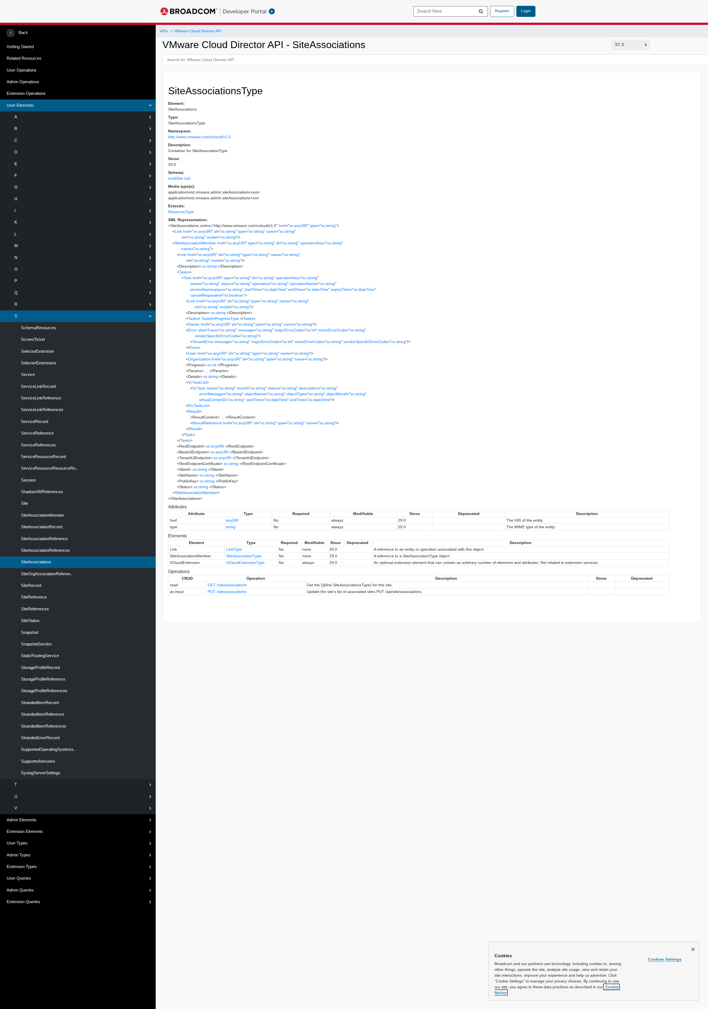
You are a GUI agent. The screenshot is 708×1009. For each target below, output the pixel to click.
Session (28, 480)
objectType (295, 394)
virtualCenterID (212, 400)
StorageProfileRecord (40, 667)
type (313, 225)
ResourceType (181, 212)
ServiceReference (37, 433)
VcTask (198, 388)
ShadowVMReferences (41, 492)
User (192, 353)
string (230, 527)
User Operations (22, 70)
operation (260, 283)
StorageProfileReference (42, 679)
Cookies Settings (664, 959)
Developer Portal (245, 11)
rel (183, 237)
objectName (255, 394)
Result (193, 411)
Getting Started (20, 47)
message (246, 330)
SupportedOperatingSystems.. (48, 749)
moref (242, 388)
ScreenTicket (32, 339)
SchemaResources (38, 328)
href (282, 225)
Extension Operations (26, 93)
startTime (252, 289)
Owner (194, 324)
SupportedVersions (37, 761)
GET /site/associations (227, 585)
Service (27, 374)
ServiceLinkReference (40, 398)
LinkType (234, 549)
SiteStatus (30, 620)
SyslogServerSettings (40, 773)
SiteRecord (30, 585)
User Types (17, 843)
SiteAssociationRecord (41, 527)
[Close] (693, 949)
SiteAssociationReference (44, 539)
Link (178, 231)
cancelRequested (205, 295)
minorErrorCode (332, 330)
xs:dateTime (275, 289)
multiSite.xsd (179, 178)
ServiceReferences (38, 445)
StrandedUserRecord (39, 738)
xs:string (328, 225)
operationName (303, 283)
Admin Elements (22, 820)
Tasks (184, 272)
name (271, 231)
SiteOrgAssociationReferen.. (46, 574)
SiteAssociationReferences (45, 550)
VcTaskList (197, 382)
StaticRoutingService (39, 656)
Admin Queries (20, 890)
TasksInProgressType (220, 318)
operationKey (311, 243)
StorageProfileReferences (43, 691)
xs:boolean (233, 295)
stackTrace (207, 330)
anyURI (232, 520)
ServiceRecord (34, 421)
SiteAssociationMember (42, 515)
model (212, 237)
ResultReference (207, 423)
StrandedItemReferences (43, 726)
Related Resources (24, 58)
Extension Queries (23, 902)
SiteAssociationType (243, 556)
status (226, 283)
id (215, 231)
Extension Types (22, 866)
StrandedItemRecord (39, 702)
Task (188, 278)
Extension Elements (25, 831)
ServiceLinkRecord (38, 386)
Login (526, 11)
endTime (295, 289)
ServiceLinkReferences (41, 409)
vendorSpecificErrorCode (217, 336)
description (308, 388)
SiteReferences (34, 609)
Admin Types (18, 855)
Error (192, 330)
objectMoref (336, 394)
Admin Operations (23, 82)
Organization (199, 359)
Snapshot (29, 632)
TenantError (202, 341)
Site (24, 503)
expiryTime (340, 289)
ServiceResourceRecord (43, 456)
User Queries (19, 878)
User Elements (20, 105)
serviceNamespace (207, 289)
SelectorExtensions (38, 363)
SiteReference (33, 597)
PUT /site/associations (227, 591)
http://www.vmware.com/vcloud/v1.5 (199, 137)
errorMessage (211, 394)
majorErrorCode (289, 330)
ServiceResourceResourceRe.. (49, 468)
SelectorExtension (37, 351)
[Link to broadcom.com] (188, 11)
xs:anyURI (298, 225)
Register (502, 11)
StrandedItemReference (42, 714)
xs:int (311, 330)
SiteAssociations (35, 562)
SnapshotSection (36, 644)
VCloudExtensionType (245, 562)
